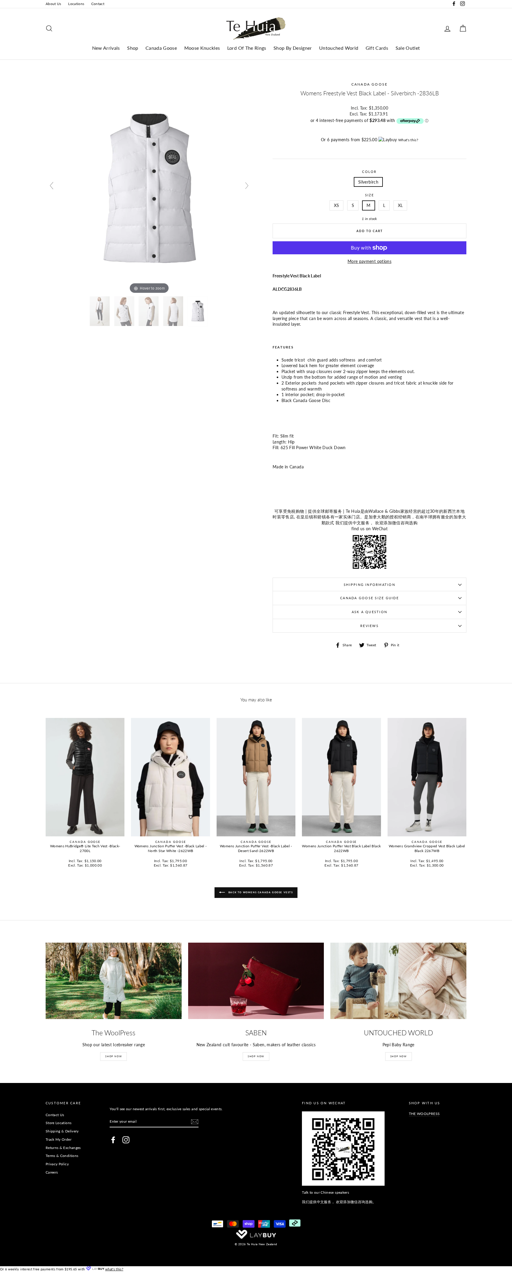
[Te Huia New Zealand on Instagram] (125, 1139)
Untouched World (338, 48)
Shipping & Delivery (62, 1131)
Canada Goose (161, 48)
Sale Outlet (408, 48)
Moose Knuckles (202, 48)
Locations (76, 3)
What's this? (408, 140)
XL (400, 205)
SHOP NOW (113, 1056)
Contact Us (55, 1115)
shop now (398, 1056)
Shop (132, 48)
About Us (53, 3)
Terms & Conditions (62, 1155)
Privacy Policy (57, 1164)
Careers (52, 1172)
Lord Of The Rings (246, 48)
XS (336, 205)
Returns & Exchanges (63, 1147)
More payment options (369, 261)
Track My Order (58, 1139)
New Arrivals (106, 48)
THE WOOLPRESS (424, 1113)
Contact (97, 3)
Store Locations (58, 1123)
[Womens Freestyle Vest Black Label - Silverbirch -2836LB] (149, 311)
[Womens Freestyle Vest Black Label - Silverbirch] (100, 311)
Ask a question (369, 612)
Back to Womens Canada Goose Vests (260, 892)
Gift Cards (377, 48)
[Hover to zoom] (149, 188)
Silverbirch (368, 181)
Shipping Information (369, 584)
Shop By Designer (292, 48)
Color (369, 171)
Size (369, 195)
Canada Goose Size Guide (369, 598)
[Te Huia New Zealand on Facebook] (113, 1139)
